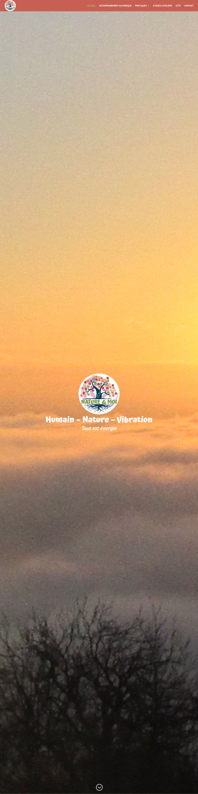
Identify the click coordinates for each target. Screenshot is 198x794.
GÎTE (178, 6)
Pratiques (141, 6)
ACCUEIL (91, 6)
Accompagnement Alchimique (115, 6)
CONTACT (189, 6)
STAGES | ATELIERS (162, 6)
